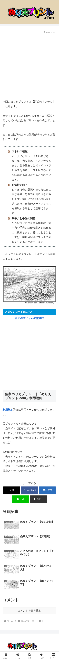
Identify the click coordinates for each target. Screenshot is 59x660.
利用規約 (8, 409)
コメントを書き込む (29, 610)
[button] (38, 499)
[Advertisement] (29, 65)
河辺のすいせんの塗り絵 (29, 318)
